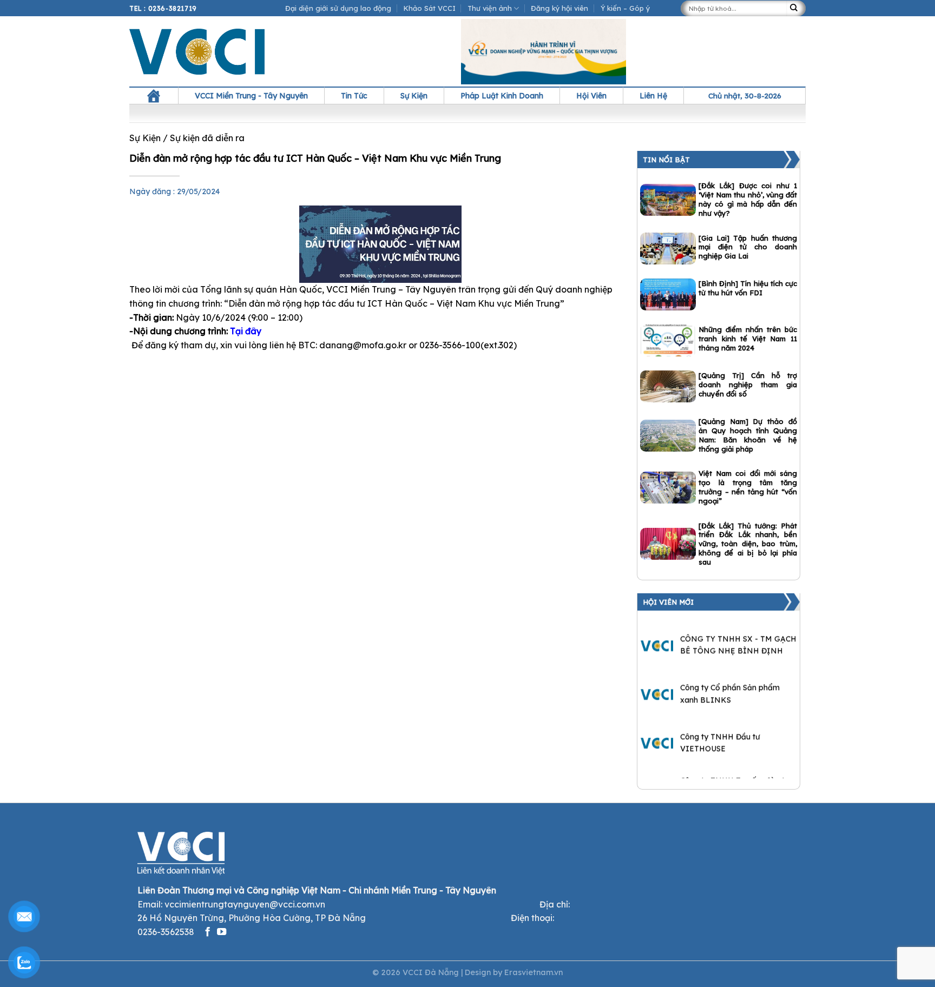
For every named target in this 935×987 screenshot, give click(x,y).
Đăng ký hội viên (559, 8)
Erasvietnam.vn (533, 972)
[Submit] (796, 8)
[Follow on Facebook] (207, 932)
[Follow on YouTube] (221, 932)
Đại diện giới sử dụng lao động (338, 8)
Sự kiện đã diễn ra (207, 138)
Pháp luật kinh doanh (501, 96)
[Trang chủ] (153, 96)
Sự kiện (413, 96)
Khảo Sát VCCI (430, 8)
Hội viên (591, 96)
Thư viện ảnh (489, 8)
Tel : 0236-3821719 (163, 8)
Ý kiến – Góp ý (625, 8)
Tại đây (245, 331)
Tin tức (354, 96)
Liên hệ (653, 96)
